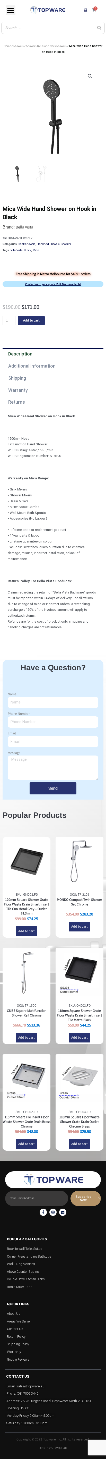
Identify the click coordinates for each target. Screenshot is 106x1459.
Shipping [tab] (17, 378)
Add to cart (31, 320)
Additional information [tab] (32, 366)
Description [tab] (20, 354)
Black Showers (58, 46)
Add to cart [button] (26, 931)
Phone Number (19, 713)
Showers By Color (36, 46)
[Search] (99, 28)
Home (7, 46)
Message (14, 752)
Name (12, 694)
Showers (18, 46)
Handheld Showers (48, 244)
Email (12, 733)
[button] (90, 76)
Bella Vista (24, 227)
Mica (36, 250)
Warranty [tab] (18, 390)
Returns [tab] (16, 402)
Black (27, 250)
